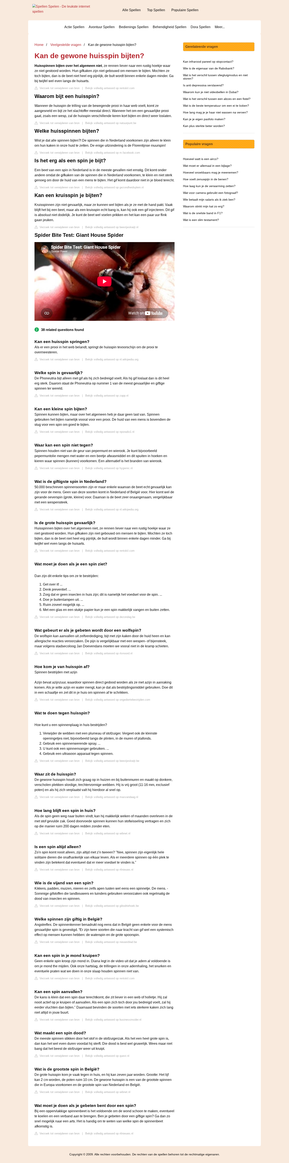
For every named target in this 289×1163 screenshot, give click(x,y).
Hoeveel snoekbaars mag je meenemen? (210, 172)
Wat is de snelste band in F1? (203, 213)
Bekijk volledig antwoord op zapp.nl (106, 395)
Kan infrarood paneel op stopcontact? (208, 61)
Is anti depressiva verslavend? (203, 85)
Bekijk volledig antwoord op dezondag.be (110, 617)
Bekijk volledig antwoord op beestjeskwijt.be (112, 760)
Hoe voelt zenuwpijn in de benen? (205, 179)
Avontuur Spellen (102, 27)
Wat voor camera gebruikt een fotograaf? (210, 192)
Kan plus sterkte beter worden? (204, 126)
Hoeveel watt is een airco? (200, 159)
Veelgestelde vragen (65, 45)
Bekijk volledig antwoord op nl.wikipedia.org (111, 359)
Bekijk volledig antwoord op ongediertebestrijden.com (117, 699)
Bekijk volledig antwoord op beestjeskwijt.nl (111, 227)
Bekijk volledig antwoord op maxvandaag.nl (111, 797)
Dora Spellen (201, 27)
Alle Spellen (131, 10)
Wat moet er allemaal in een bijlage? (207, 165)
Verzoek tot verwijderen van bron (59, 88)
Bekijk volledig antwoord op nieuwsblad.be (111, 942)
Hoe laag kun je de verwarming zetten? (209, 186)
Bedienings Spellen (134, 27)
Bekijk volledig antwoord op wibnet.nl (107, 833)
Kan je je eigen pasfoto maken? (204, 119)
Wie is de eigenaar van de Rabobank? (208, 68)
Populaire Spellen (184, 10)
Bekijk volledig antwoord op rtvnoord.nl (108, 653)
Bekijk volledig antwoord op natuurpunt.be (110, 123)
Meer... (220, 27)
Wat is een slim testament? (201, 220)
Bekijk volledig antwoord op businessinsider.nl (113, 1019)
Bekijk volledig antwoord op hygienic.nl (109, 468)
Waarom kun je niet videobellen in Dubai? (210, 92)
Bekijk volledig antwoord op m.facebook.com (112, 152)
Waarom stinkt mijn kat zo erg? (203, 206)
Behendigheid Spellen (169, 27)
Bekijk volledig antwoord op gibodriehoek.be (112, 905)
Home (39, 45)
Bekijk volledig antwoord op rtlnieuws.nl (109, 869)
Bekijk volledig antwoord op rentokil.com (110, 88)
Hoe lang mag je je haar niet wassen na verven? (215, 112)
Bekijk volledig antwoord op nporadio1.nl (109, 431)
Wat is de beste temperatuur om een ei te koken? (216, 105)
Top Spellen (156, 10)
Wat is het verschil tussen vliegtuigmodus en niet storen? (215, 76)
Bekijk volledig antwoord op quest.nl (107, 1055)
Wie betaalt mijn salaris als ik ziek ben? (209, 199)
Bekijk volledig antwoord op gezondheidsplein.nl (114, 187)
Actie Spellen (74, 27)
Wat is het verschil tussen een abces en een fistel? (216, 99)
